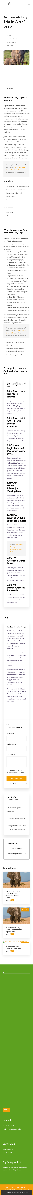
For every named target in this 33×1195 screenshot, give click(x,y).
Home (6, 1187)
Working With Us (8, 1149)
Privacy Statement (19, 772)
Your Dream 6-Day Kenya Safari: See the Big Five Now (14, 929)
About (12, 1187)
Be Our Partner (7, 1152)
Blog (17, 1187)
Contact (23, 1187)
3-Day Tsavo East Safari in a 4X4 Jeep (13, 947)
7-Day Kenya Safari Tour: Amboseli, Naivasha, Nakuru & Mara (13, 895)
